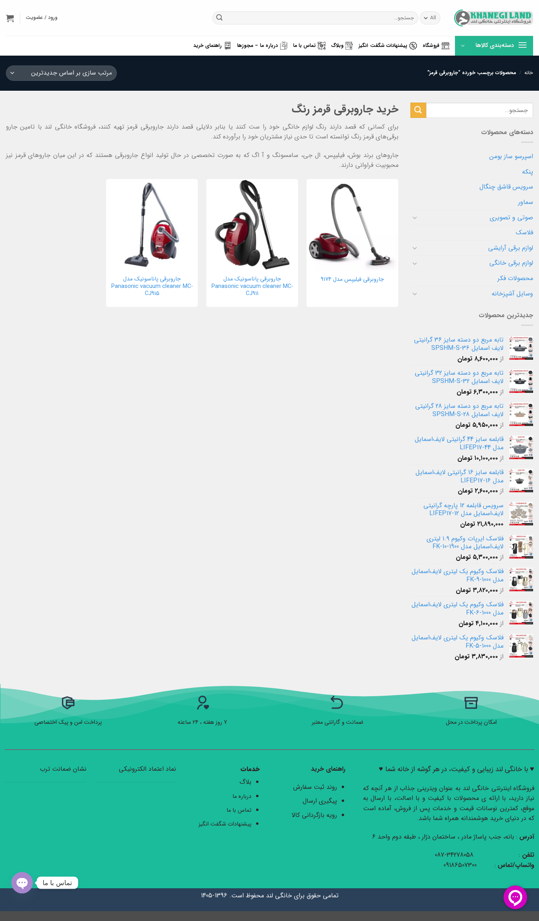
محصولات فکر (515, 278)
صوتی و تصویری (511, 217)
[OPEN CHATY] (22, 882)
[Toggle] (415, 217)
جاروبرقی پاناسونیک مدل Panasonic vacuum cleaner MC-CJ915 (152, 287)
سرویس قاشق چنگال (506, 187)
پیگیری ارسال (320, 801)
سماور (525, 202)
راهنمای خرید (207, 46)
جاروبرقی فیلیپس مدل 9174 (352, 280)
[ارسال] (219, 18)
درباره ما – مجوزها (257, 46)
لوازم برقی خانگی (511, 263)
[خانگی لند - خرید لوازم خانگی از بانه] (493, 17)
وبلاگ (337, 46)
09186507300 (461, 865)
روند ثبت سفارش (315, 787)
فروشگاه (431, 46)
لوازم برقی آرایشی (510, 248)
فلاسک (524, 232)
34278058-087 (454, 855)
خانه (528, 73)
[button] (10, 18)
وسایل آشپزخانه (512, 294)
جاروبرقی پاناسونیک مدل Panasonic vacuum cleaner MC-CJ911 (252, 287)
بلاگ (245, 782)
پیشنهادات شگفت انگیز (383, 46)
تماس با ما (304, 46)
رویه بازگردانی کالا (314, 815)
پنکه (527, 172)
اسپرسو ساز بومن (511, 156)
